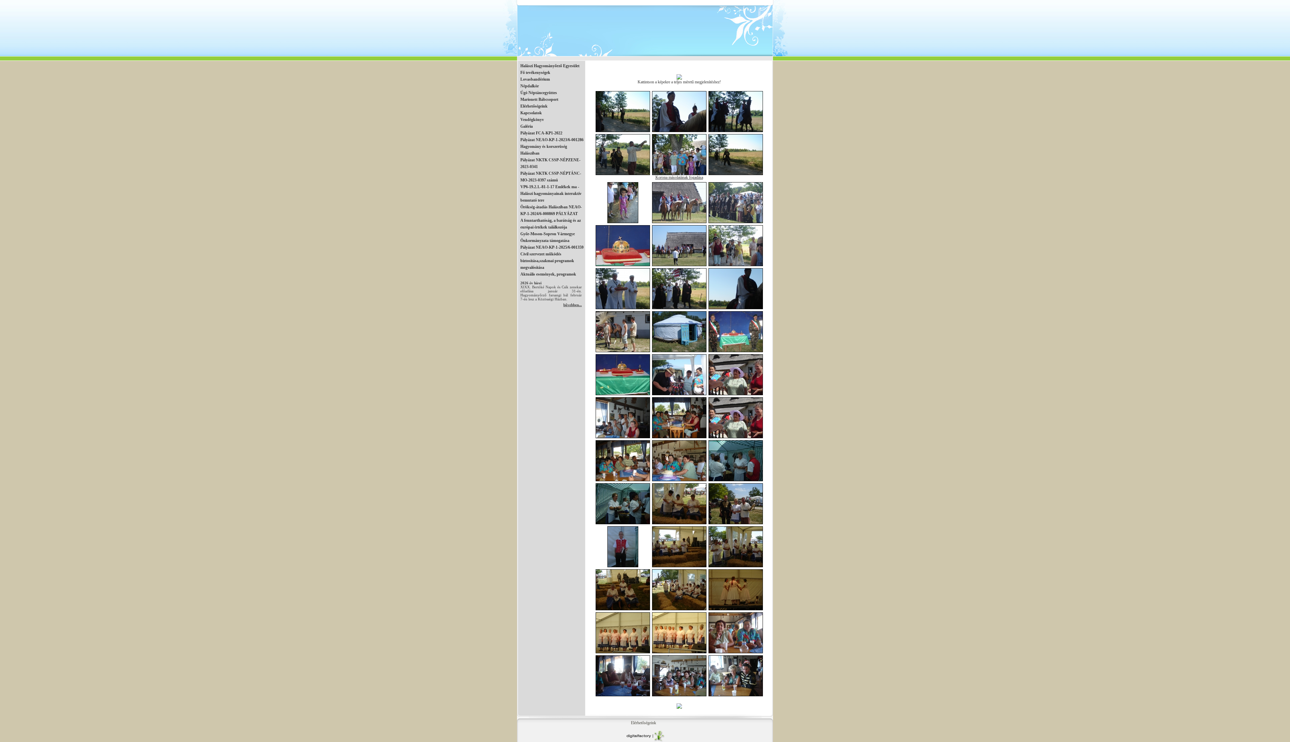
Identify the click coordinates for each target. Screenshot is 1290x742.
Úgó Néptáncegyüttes (538, 92)
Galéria (526, 126)
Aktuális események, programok (548, 274)
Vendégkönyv (532, 119)
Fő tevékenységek (535, 72)
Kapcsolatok (531, 113)
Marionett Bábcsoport (539, 99)
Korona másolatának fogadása (679, 177)
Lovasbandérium (535, 79)
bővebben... (572, 305)
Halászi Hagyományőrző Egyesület (549, 66)
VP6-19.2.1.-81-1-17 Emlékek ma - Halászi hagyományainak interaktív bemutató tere (551, 193)
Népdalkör (529, 86)
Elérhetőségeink (534, 106)
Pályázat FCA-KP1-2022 (541, 133)
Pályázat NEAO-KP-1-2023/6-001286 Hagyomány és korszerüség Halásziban (552, 146)
